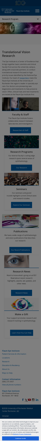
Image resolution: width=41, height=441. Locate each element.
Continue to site (20, 438)
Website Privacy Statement (22, 434)
